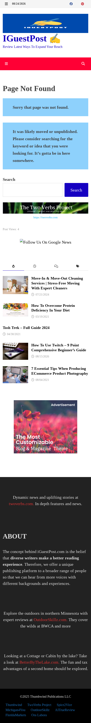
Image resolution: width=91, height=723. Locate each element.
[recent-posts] (35, 266)
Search (9, 179)
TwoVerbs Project (39, 705)
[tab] (13, 266)
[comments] (56, 266)
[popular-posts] (13, 266)
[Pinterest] (83, 3)
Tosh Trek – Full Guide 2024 (26, 328)
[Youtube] (76, 3)
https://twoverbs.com (45, 217)
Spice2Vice (64, 705)
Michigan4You (15, 710)
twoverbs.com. (21, 503)
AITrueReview (65, 710)
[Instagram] (87, 3)
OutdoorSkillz (40, 710)
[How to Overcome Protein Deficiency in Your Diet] (15, 306)
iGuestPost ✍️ (32, 38)
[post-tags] (77, 266)
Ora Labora (39, 715)
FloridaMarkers (16, 715)
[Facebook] (72, 3)
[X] (79, 3)
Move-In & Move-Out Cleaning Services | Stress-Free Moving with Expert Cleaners (57, 283)
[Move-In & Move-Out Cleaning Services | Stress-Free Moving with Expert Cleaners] (15, 279)
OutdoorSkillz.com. (51, 619)
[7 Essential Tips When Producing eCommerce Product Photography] (15, 369)
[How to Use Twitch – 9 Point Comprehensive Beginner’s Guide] (15, 346)
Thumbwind (14, 705)
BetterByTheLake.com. (39, 662)
